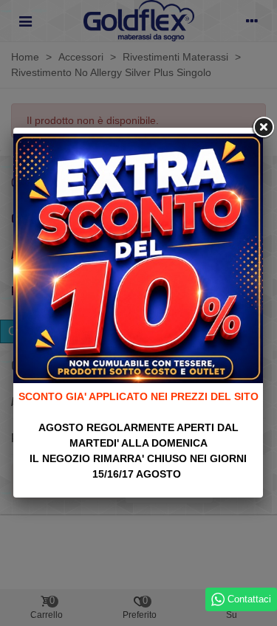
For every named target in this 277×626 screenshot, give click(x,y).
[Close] (263, 127)
